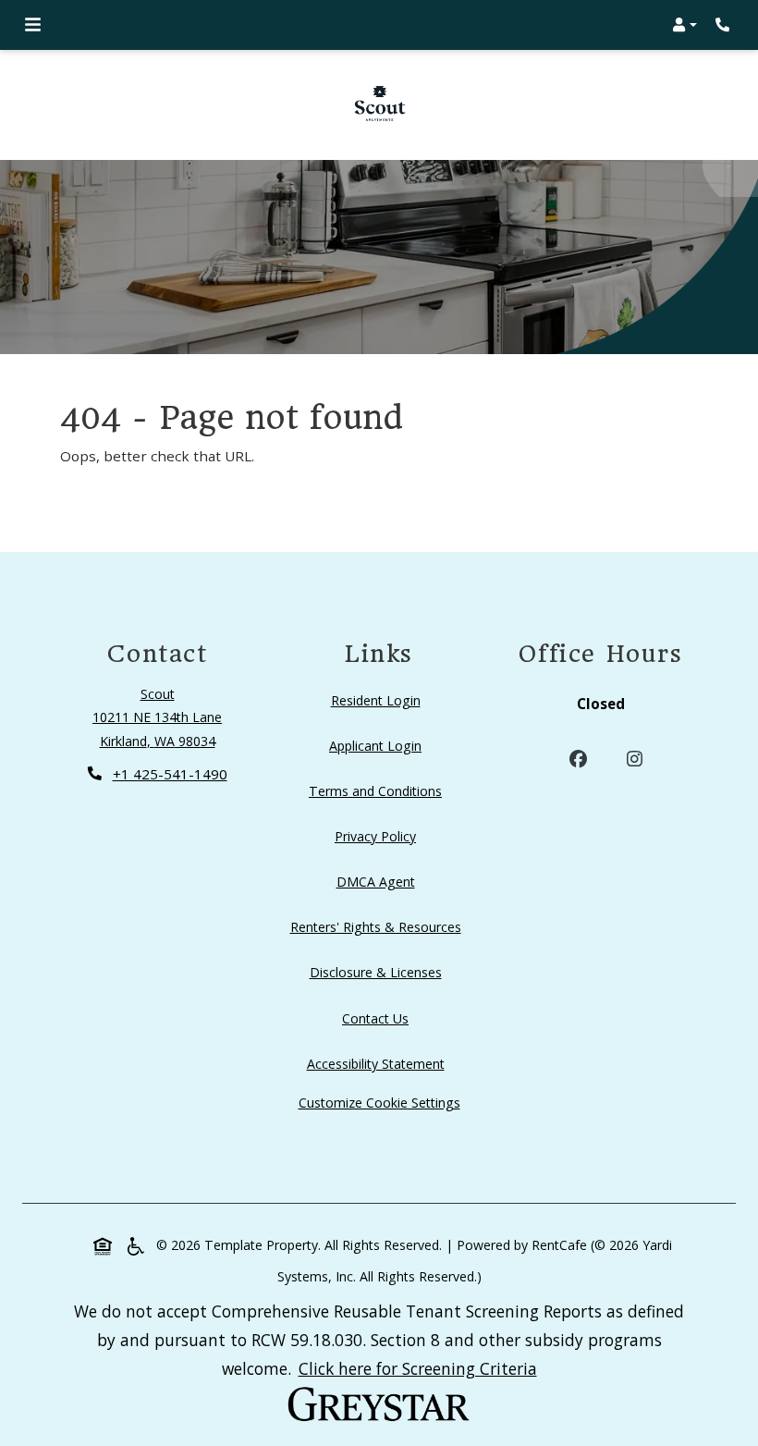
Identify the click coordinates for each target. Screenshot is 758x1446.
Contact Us (375, 1018)
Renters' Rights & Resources (379, 926)
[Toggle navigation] (33, 25)
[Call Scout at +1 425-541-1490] (725, 25)
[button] (684, 25)
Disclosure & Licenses (379, 971)
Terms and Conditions (379, 790)
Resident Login (379, 700)
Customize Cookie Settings (379, 1102)
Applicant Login (379, 745)
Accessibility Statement (379, 1063)
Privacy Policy (379, 836)
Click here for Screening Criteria (418, 1367)
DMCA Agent (379, 881)
